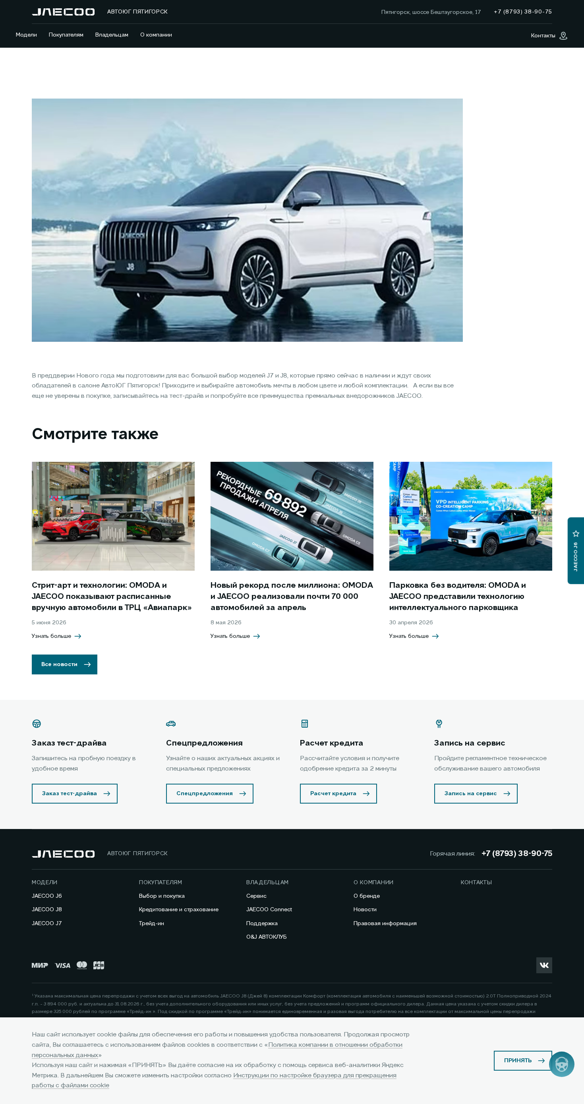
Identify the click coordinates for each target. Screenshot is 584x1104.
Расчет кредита (333, 793)
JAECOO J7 (47, 923)
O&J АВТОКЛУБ (266, 937)
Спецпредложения (204, 793)
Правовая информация (385, 923)
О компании (156, 35)
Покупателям (66, 35)
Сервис (256, 896)
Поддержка (262, 923)
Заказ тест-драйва (69, 793)
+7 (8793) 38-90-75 (517, 854)
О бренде (367, 896)
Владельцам (111, 35)
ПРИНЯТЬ (518, 1060)
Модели (26, 35)
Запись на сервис (471, 793)
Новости (365, 909)
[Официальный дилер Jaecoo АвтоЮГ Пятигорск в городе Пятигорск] (63, 11)
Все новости (59, 664)
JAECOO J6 (47, 896)
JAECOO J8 (47, 909)
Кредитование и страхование (179, 909)
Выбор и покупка (162, 896)
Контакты (476, 882)
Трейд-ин (151, 923)
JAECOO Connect (269, 909)
